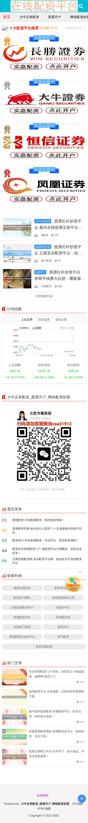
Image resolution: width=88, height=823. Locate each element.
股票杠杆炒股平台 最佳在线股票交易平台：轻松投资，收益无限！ (58, 227)
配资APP (63, 627)
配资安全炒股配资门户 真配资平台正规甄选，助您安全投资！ (47, 551)
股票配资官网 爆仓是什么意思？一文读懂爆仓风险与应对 (47, 530)
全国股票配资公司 (63, 598)
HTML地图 (44, 808)
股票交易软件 (22, 588)
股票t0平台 (63, 607)
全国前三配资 (22, 627)
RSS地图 (77, 804)
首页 (6, 16)
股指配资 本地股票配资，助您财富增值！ (38, 520)
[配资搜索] (81, 6)
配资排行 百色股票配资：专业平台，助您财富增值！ (45, 540)
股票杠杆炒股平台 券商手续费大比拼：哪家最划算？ (59, 278)
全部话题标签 (44, 646)
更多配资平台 (73, 28)
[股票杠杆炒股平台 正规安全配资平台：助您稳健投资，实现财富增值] (17, 253)
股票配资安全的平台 (22, 637)
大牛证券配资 (29, 17)
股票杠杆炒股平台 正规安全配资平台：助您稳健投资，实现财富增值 (58, 253)
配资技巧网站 (22, 598)
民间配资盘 (63, 617)
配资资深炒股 (63, 588)
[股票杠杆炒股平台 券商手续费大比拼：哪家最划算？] (17, 278)
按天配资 (63, 637)
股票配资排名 (22, 617)
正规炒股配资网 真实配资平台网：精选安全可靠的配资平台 (47, 561)
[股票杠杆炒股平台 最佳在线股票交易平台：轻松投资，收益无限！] (17, 227)
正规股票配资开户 (22, 607)
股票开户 (54, 17)
